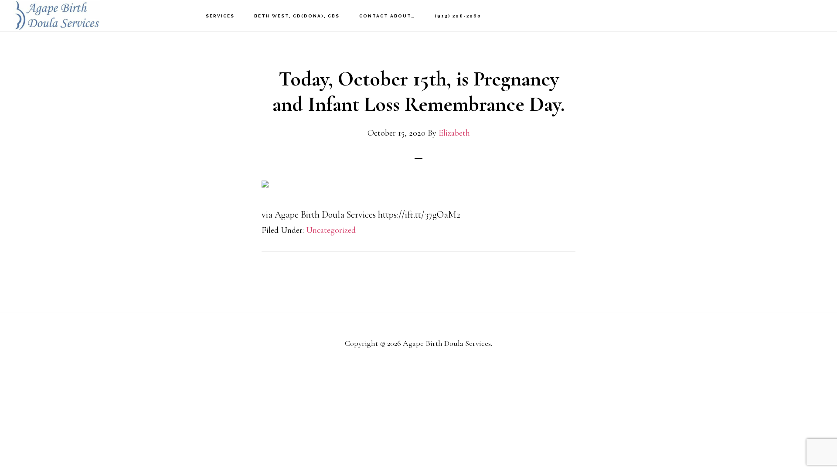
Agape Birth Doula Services (56, 15)
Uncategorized (331, 230)
